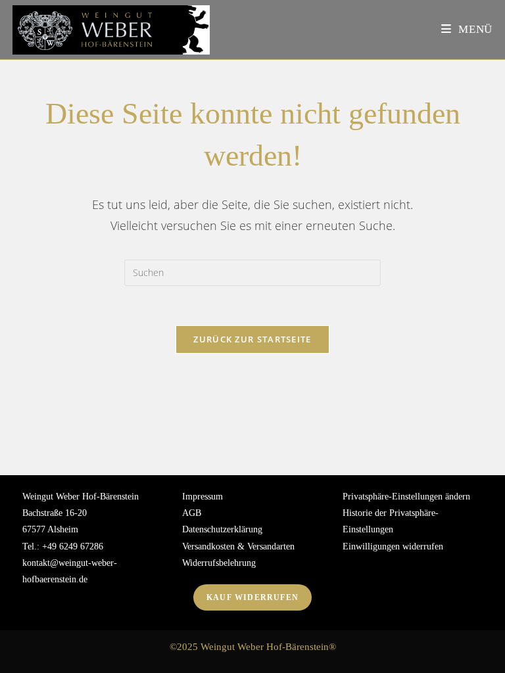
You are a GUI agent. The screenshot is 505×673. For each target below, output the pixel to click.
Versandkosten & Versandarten (238, 546)
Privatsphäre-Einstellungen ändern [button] (406, 496)
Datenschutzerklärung (222, 529)
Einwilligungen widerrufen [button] (393, 546)
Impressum (202, 496)
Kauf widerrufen (252, 597)
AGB (191, 513)
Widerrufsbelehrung (219, 563)
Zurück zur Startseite (252, 339)
